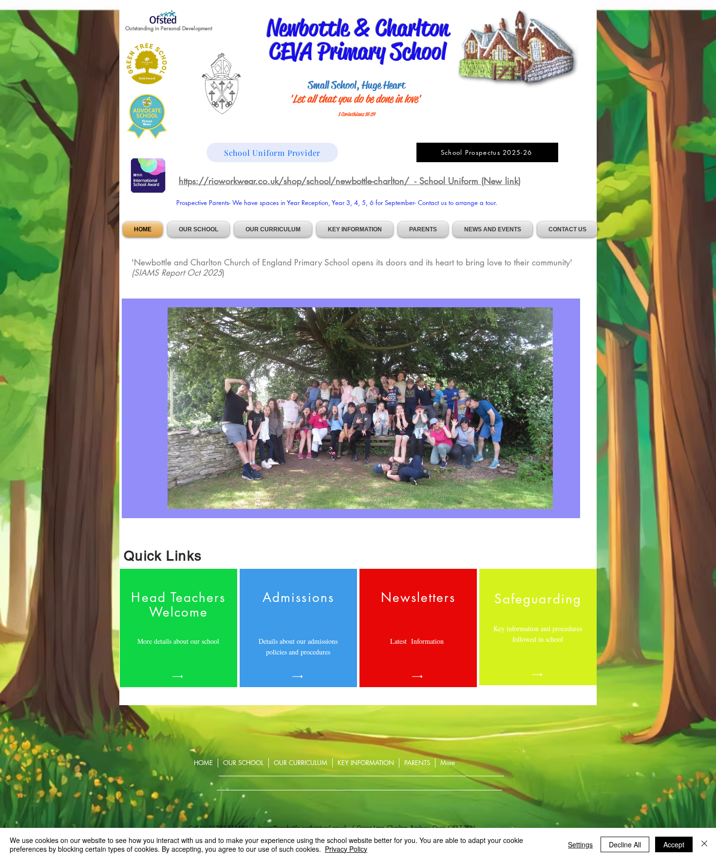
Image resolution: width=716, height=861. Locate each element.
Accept (673, 844)
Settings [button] (580, 844)
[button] (198, 229)
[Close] (704, 844)
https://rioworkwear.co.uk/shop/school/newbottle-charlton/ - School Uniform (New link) (350, 181)
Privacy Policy (346, 849)
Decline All (625, 844)
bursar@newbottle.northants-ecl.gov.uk (302, 827)
